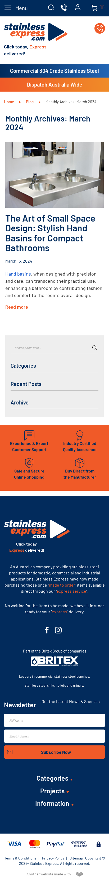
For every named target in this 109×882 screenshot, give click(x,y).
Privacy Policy (53, 858)
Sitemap (76, 858)
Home (9, 101)
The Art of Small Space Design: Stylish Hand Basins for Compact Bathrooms (50, 233)
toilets (61, 685)
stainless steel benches (71, 676)
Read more (17, 307)
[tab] (51, 7)
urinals (78, 685)
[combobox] (54, 347)
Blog (30, 101)
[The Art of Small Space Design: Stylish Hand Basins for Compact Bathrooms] (54, 175)
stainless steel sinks (40, 685)
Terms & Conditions (20, 858)
